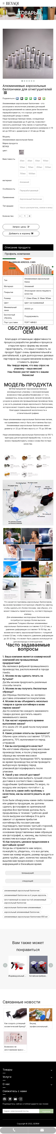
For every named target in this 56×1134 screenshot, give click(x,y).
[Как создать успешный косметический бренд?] (15, 1014)
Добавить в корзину (19, 233)
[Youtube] (15, 1099)
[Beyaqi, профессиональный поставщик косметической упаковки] (40, 1014)
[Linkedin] (10, 1099)
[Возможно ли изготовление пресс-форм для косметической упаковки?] (15, 1038)
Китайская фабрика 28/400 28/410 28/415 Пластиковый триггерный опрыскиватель (38, 976)
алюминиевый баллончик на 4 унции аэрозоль (25, 895)
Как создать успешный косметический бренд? (15, 1025)
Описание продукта (17, 247)
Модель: (6, 137)
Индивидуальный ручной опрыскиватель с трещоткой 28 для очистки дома (17, 976)
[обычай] (21, 152)
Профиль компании (17, 253)
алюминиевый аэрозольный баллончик (21, 890)
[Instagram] (21, 1099)
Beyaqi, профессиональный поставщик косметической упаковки (38, 1025)
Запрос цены (19, 226)
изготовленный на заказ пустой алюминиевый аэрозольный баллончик (25, 901)
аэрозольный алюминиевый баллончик (21, 912)
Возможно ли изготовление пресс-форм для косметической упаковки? (14, 1048)
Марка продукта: (10, 143)
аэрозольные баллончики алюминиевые (22, 907)
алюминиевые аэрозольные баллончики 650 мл (26, 917)
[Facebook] (5, 1099)
